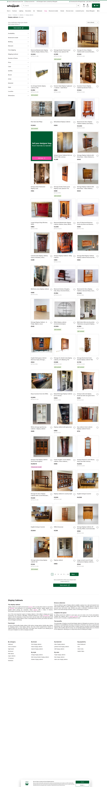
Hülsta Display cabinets (36, 646)
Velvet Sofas (80, 649)
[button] (79, 1)
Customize (82, 785)
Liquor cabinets (11, 656)
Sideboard (10, 644)
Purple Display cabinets (59, 654)
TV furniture (11, 658)
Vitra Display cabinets (36, 644)
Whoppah (12, 608)
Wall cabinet (11, 653)
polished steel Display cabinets (61, 646)
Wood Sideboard (81, 644)
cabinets (35, 609)
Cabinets (21, 15)
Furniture (15, 15)
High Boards (11, 649)
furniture (30, 606)
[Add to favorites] (51, 50)
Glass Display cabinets (59, 644)
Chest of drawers (12, 646)
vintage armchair (74, 616)
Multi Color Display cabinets (61, 659)
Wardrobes (10, 660)
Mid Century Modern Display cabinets (40, 657)
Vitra (79, 646)
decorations (46, 615)
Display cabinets (29, 15)
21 (68, 574)
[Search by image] (78, 5)
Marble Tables (81, 651)
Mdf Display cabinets (59, 649)
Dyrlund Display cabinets (37, 649)
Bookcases (10, 651)
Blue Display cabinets (59, 657)
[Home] (13, 5)
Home (9, 15)
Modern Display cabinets (37, 659)
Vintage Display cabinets (37, 654)
